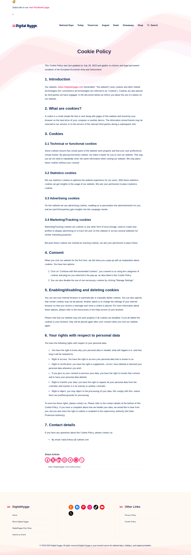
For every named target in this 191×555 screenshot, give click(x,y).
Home (14, 515)
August (105, 25)
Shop (140, 25)
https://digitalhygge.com (70, 87)
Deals (116, 25)
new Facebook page (39, 7)
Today (80, 25)
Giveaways (128, 25)
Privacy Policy (130, 515)
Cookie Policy (130, 522)
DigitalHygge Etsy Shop (22, 528)
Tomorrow (92, 25)
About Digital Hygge (20, 522)
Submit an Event (19, 535)
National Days (66, 25)
